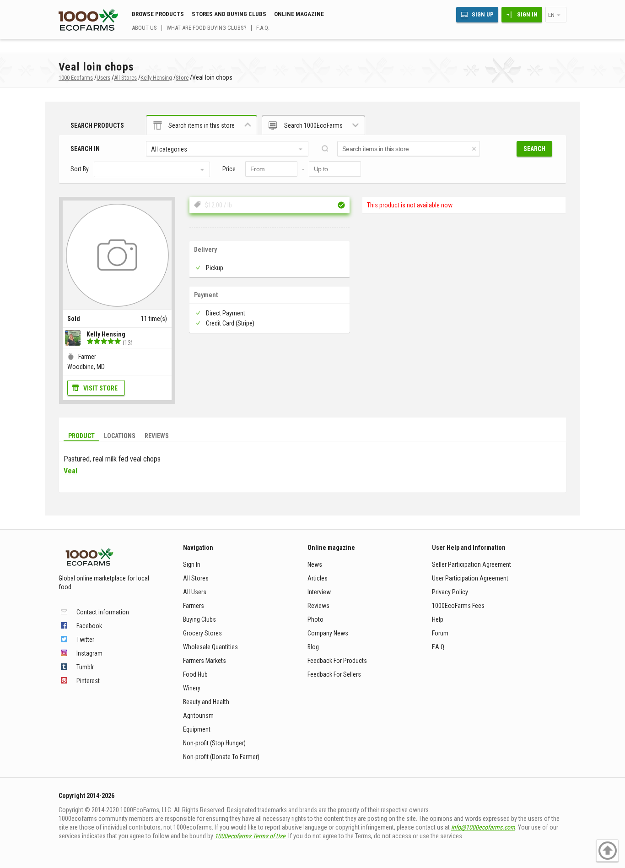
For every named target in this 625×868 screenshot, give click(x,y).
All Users (194, 592)
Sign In (527, 14)
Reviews (157, 435)
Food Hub (195, 674)
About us (144, 28)
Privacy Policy (450, 592)
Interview (319, 592)
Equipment (196, 729)
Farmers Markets (204, 660)
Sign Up (483, 14)
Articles (317, 578)
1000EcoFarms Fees (458, 605)
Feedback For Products (337, 660)
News (314, 564)
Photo (315, 619)
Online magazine (299, 14)
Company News (327, 633)
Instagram (89, 653)
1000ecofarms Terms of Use (250, 836)
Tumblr (85, 667)
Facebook (89, 625)
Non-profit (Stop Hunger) (214, 743)
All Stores (196, 578)
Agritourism (198, 715)
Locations (119, 435)
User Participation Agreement (470, 578)
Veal (70, 471)
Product (81, 435)
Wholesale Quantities (210, 647)
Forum (440, 633)
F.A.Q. (262, 28)
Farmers (193, 605)
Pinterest (88, 680)
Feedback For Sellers (334, 674)
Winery (191, 688)
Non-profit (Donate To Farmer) (221, 756)
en (551, 14)
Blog (313, 647)
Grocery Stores (202, 633)
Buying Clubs (199, 619)
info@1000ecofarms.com (483, 827)
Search (534, 148)
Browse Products (158, 14)
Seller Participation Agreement (471, 564)
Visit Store (100, 388)
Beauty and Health (206, 701)
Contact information (102, 612)
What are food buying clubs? (207, 28)
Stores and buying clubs (229, 14)
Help (437, 619)
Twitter (85, 639)
